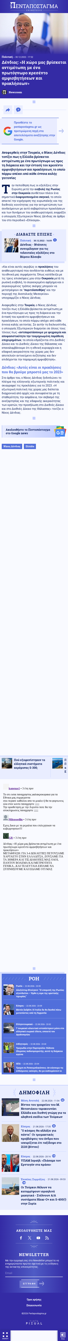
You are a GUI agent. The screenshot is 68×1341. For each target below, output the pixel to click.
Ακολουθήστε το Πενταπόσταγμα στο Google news (28, 431)
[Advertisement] (34, 606)
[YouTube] (38, 1238)
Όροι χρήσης (34, 1299)
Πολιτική (7, 57)
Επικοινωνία (34, 1305)
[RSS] (47, 1238)
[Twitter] (29, 1238)
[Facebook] (21, 1238)
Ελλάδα (30, 446)
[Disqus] (34, 826)
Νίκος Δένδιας (11, 446)
